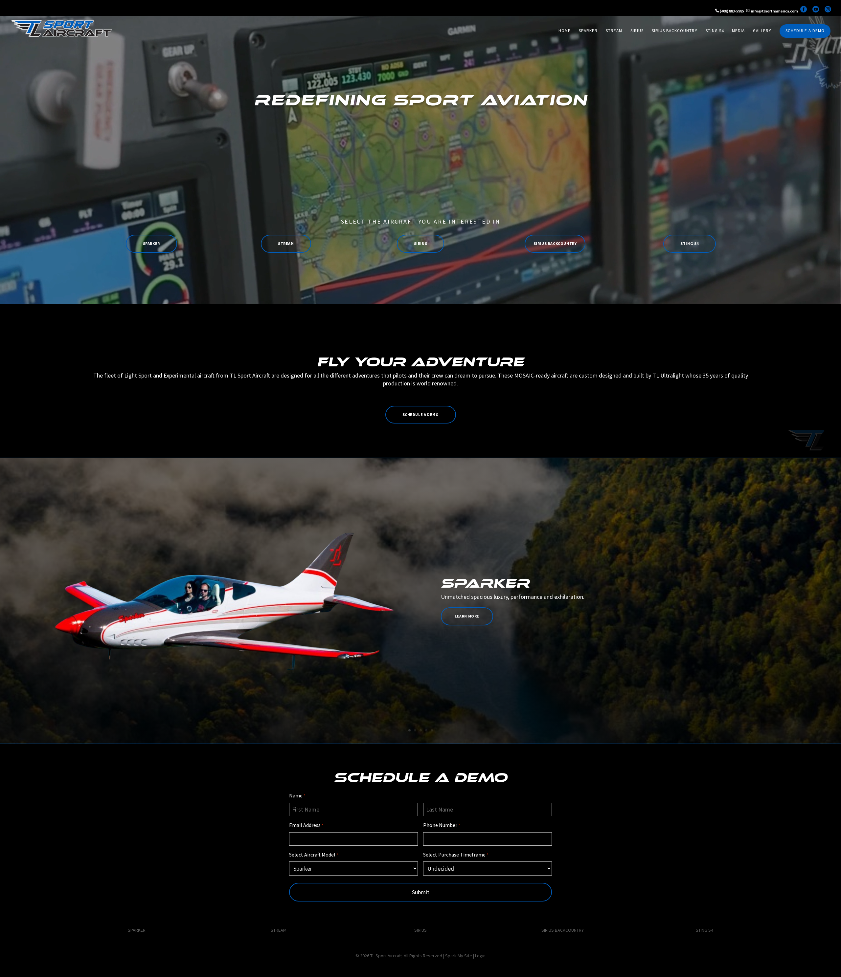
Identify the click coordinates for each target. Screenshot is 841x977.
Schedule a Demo (805, 31)
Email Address (306, 825)
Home (564, 31)
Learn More (467, 616)
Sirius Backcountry (674, 31)
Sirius (637, 31)
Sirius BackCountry (555, 243)
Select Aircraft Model (313, 854)
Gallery (762, 31)
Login (480, 956)
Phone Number (441, 825)
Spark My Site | (460, 956)
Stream (614, 31)
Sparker (588, 31)
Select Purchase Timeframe (455, 854)
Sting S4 (715, 31)
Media (738, 31)
